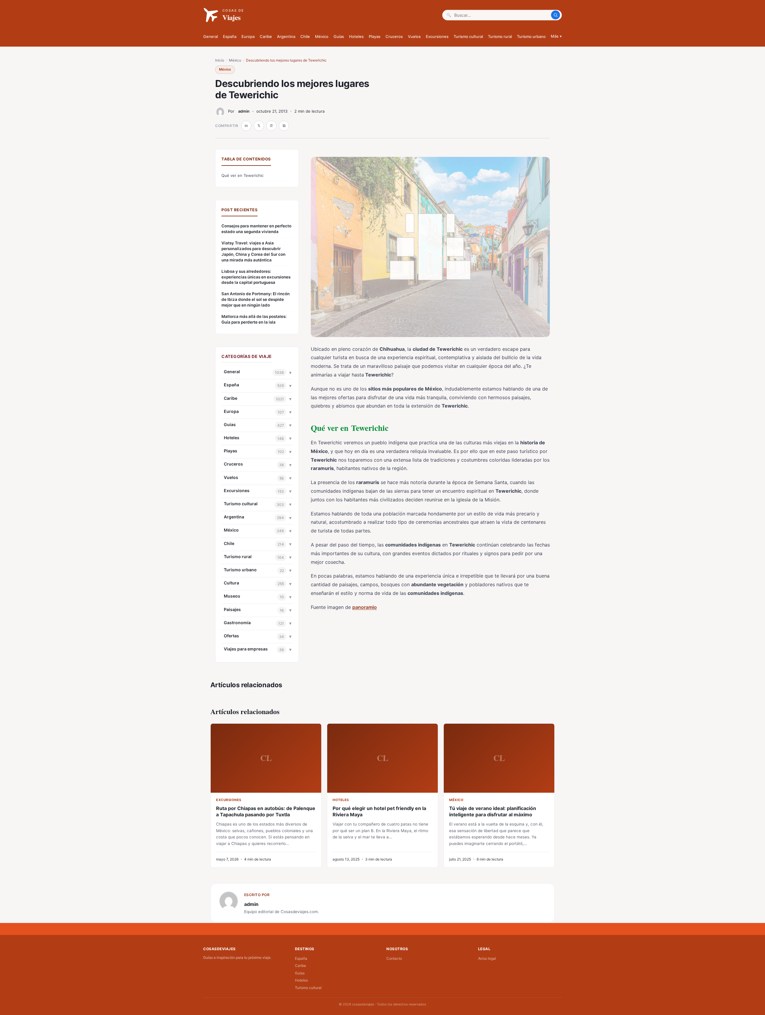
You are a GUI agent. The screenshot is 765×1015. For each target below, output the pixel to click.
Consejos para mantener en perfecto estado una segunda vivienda (256, 228)
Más (556, 36)
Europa (248, 36)
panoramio (364, 607)
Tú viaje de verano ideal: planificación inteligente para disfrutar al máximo (492, 811)
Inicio (219, 60)
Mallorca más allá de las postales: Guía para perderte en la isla (254, 319)
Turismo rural (500, 36)
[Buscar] (555, 14)
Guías (338, 36)
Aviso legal (487, 958)
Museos (232, 595)
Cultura (231, 582)
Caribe (266, 36)
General (210, 36)
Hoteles (356, 36)
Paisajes (232, 609)
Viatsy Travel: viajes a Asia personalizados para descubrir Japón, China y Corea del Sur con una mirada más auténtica (253, 251)
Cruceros (394, 36)
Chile (305, 36)
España (229, 36)
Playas (374, 36)
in (246, 125)
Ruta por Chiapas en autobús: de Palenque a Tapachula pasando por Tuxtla (265, 811)
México (321, 36)
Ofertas (231, 635)
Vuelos (414, 36)
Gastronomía (237, 622)
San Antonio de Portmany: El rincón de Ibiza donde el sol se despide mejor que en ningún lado (255, 299)
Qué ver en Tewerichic (242, 175)
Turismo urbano (531, 36)
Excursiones (437, 36)
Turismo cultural (468, 36)
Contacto (394, 958)
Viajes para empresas (246, 648)
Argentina (286, 36)
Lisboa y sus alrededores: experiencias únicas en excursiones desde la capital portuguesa (255, 277)
